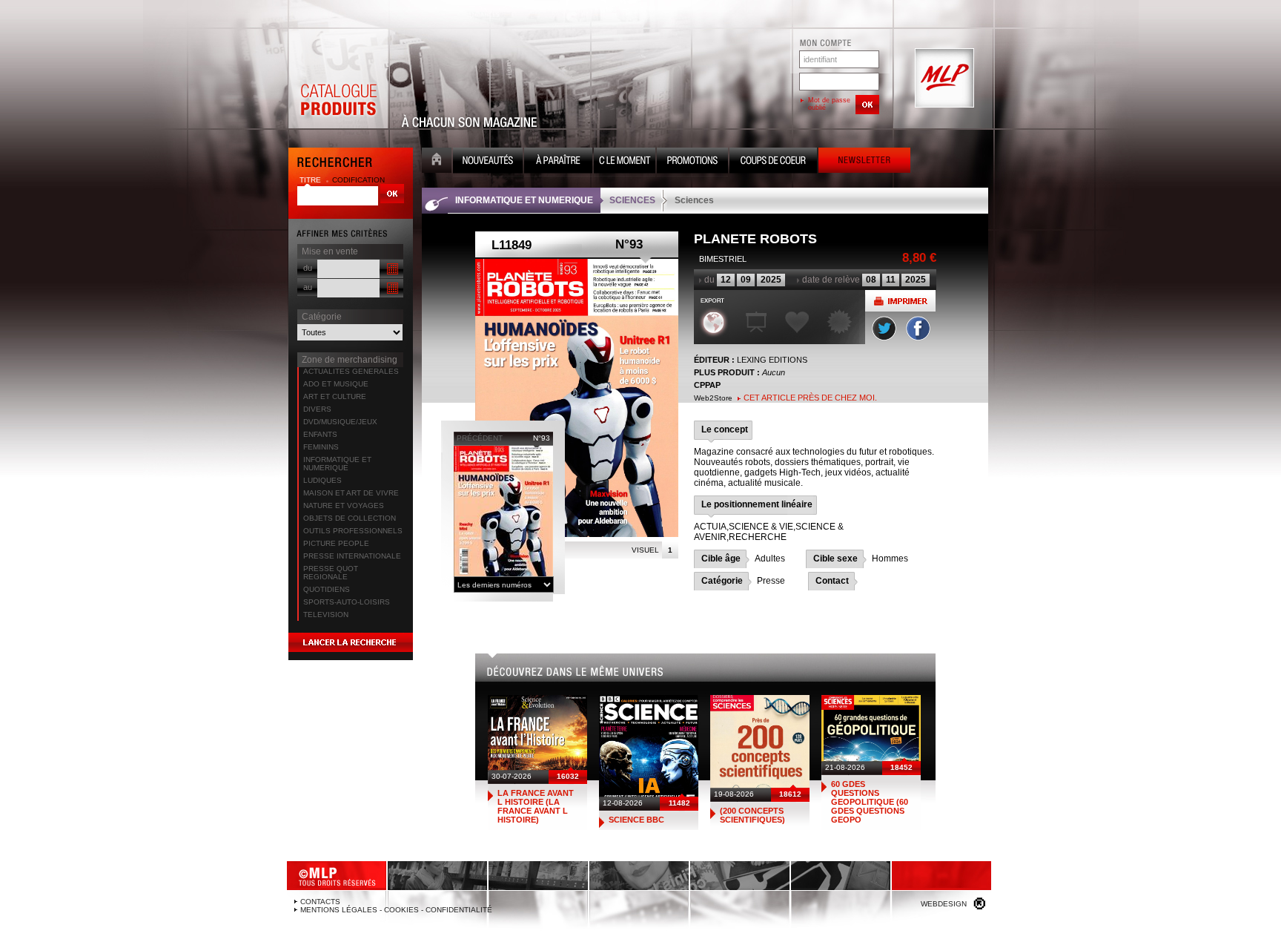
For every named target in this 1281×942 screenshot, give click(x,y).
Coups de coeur (773, 162)
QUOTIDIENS (326, 589)
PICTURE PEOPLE (336, 543)
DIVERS (317, 409)
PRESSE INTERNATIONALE (352, 556)
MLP (943, 78)
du (307, 267)
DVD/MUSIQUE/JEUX (340, 422)
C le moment (624, 162)
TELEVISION (325, 614)
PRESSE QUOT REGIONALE (330, 572)
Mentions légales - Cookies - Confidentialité (396, 910)
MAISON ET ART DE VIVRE (351, 493)
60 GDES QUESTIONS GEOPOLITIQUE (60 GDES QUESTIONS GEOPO (869, 802)
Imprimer (900, 301)
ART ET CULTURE (334, 396)
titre (311, 180)
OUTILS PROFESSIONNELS (353, 531)
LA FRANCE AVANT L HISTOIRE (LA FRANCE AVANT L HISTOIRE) (535, 806)
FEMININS (321, 447)
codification (358, 180)
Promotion (692, 162)
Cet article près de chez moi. (810, 397)
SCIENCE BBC (636, 819)
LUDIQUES (322, 480)
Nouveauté (488, 162)
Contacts (320, 901)
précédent (480, 438)
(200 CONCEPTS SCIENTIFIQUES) (752, 815)
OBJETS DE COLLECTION (349, 518)
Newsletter (864, 162)
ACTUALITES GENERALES (351, 371)
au (307, 287)
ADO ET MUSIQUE (335, 384)
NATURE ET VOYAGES (343, 505)
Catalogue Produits (338, 78)
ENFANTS (320, 434)
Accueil (436, 162)
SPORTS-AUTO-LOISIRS (346, 602)
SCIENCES (632, 200)
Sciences (694, 200)
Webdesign (944, 904)
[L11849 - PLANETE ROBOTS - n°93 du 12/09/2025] (576, 398)
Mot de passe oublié (829, 103)
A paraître (558, 162)
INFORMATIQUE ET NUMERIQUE (337, 463)
